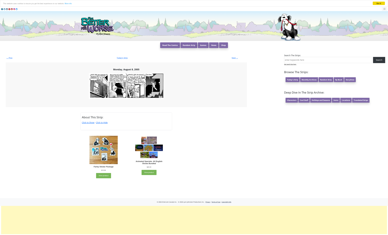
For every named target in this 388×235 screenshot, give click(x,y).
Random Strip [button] (189, 45)
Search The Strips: (292, 55)
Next (235, 58)
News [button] (213, 45)
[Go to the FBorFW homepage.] (97, 25)
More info (68, 3)
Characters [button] (291, 100)
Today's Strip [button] (292, 80)
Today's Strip (122, 58)
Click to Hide (102, 122)
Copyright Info (226, 202)
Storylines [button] (350, 80)
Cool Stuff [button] (304, 100)
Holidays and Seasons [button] (321, 100)
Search (379, 60)
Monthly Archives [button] (309, 80)
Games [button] (203, 45)
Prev (9, 58)
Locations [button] (346, 100)
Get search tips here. (290, 64)
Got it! (378, 3)
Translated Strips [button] (361, 100)
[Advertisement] (194, 220)
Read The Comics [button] (170, 45)
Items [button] (335, 100)
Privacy (208, 202)
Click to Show (88, 122)
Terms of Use (215, 202)
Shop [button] (223, 45)
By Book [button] (338, 80)
